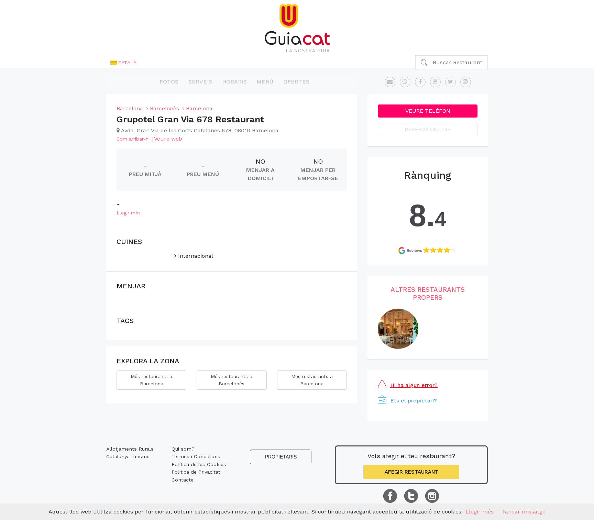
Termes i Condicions (196, 456)
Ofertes (296, 81)
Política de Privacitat (196, 472)
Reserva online (428, 129)
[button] (123, 62)
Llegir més (129, 212)
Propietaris (281, 457)
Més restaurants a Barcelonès (231, 380)
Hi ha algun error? (414, 385)
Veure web (168, 138)
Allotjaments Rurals (130, 449)
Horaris (234, 81)
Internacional (194, 256)
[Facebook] (420, 82)
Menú (264, 81)
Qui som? (183, 449)
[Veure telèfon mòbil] (405, 82)
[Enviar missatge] (390, 82)
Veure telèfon (427, 111)
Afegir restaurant (411, 472)
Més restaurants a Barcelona (151, 380)
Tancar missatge (524, 511)
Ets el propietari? (413, 400)
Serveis (200, 81)
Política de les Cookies (199, 464)
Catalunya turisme (128, 456)
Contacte (183, 480)
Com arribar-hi (133, 139)
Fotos (169, 81)
